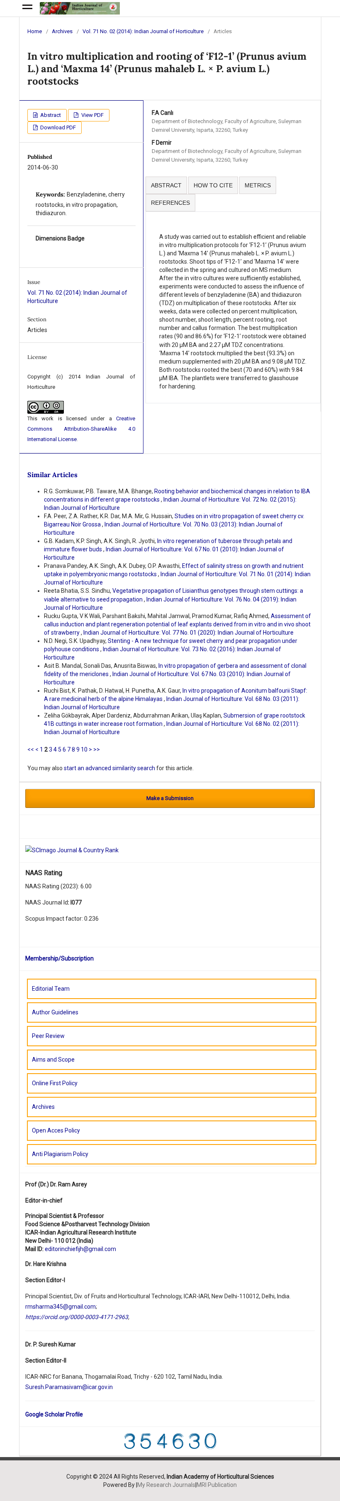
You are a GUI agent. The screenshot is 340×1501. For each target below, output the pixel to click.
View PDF (92, 115)
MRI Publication (217, 1485)
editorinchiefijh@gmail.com (80, 1249)
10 (84, 749)
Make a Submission (170, 798)
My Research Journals (166, 1485)
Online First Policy (55, 1083)
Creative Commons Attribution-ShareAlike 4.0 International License (81, 428)
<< (30, 749)
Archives (62, 31)
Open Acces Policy (56, 1130)
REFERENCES (170, 202)
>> (96, 749)
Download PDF (57, 127)
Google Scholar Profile (54, 1414)
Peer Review (48, 1036)
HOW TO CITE (213, 185)
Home (34, 31)
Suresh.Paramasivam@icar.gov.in (69, 1387)
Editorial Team (51, 988)
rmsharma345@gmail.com (60, 1306)
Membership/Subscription (59, 958)
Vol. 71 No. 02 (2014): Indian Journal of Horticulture (143, 31)
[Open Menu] (27, 8)
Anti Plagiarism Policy (60, 1154)
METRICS (258, 185)
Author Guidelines (55, 1012)
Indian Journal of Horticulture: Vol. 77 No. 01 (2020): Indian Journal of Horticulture (188, 632)
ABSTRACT (166, 185)
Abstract (50, 115)
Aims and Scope (53, 1059)
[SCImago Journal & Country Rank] (72, 849)
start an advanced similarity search (109, 768)
